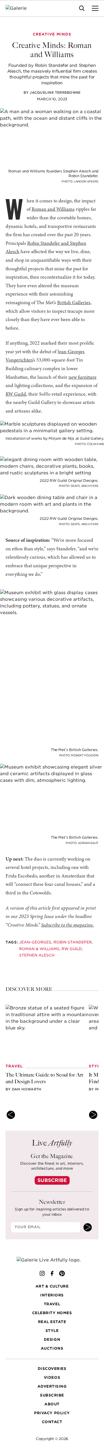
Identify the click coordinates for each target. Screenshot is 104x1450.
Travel (52, 1304)
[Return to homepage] (52, 1259)
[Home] (20, 8)
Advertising (52, 1386)
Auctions (52, 1348)
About (52, 1404)
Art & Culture (52, 1286)
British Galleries (73, 303)
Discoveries (52, 1369)
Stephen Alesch (36, 955)
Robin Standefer (73, 942)
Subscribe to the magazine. (67, 925)
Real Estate (52, 1322)
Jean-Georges (35, 942)
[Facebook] (52, 1273)
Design (52, 1339)
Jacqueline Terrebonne (55, 92)
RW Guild (16, 394)
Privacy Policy (52, 1413)
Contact (52, 1422)
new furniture (83, 377)
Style (52, 1331)
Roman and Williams (53, 209)
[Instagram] (42, 1273)
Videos (52, 1377)
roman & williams (39, 949)
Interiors (52, 1295)
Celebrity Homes (52, 1313)
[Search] (81, 8)
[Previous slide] (11, 1115)
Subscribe (52, 1180)
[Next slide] (93, 1115)
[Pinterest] (62, 1273)
